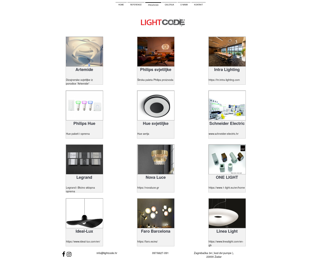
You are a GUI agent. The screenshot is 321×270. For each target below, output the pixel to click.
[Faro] (155, 213)
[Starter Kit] (84, 105)
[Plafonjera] (155, 105)
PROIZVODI (153, 5)
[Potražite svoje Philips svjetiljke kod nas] (155, 51)
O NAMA (184, 4)
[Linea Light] (227, 213)
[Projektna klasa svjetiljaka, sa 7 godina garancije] (227, 51)
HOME (121, 4)
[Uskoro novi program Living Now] (84, 159)
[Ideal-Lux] (84, 213)
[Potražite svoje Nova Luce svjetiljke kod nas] (155, 159)
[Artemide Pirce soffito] (84, 51)
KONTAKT (198, 4)
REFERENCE (136, 4)
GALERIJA (169, 4)
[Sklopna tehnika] (227, 105)
